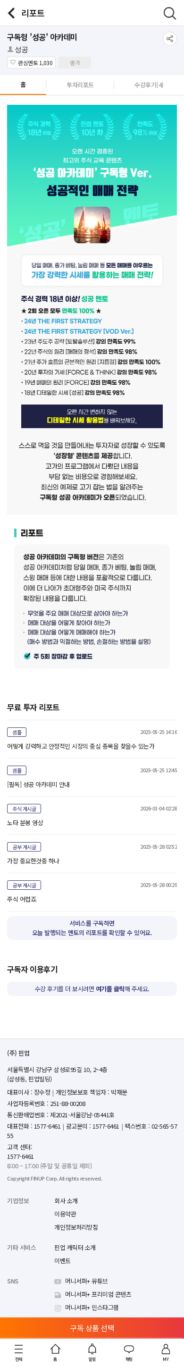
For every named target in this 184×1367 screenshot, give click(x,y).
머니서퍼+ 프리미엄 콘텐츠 (98, 1294)
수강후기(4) (149, 84)
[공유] (170, 39)
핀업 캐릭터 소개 (75, 1247)
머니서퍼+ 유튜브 (86, 1280)
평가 (75, 63)
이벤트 (62, 1260)
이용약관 (65, 1213)
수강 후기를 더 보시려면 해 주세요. (92, 988)
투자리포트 (80, 84)
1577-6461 (20, 1156)
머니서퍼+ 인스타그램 (92, 1307)
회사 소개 (66, 1200)
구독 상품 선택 (92, 1327)
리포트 (33, 13)
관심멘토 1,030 (35, 63)
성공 (21, 49)
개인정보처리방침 (76, 1227)
